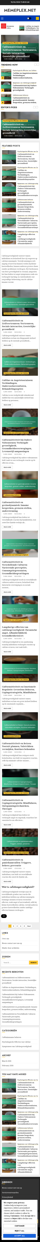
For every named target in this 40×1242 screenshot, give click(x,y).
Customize (20, 1226)
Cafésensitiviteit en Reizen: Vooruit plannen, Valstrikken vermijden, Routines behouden (18, 746)
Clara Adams (8, 59)
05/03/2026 (18, 576)
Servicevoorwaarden (10, 1192)
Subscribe (37, 18)
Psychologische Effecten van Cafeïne (15, 43)
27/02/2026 (18, 868)
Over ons (5, 938)
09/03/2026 (18, 59)
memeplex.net (20, 10)
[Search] (33, 18)
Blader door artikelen (10, 948)
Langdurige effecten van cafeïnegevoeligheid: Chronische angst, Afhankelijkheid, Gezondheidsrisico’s (27, 240)
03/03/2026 (18, 752)
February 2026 (7, 1065)
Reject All (19, 1231)
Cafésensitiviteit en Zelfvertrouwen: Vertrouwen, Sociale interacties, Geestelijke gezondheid (20, 51)
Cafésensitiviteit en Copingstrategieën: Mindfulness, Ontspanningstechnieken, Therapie (19, 804)
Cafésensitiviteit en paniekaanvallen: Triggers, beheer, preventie (16, 862)
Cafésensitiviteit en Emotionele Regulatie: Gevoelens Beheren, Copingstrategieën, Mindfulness (19, 689)
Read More (7, 345)
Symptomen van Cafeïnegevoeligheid (24, 83)
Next (29, 926)
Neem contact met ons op (12, 943)
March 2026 (6, 1061)
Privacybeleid (7, 1197)
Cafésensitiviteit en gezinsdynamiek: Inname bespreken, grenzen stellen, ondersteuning (25, 101)
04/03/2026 (18, 639)
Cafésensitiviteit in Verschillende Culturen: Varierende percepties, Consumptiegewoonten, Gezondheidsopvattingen (28, 223)
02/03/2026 (18, 812)
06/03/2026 (18, 136)
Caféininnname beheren (20, 95)
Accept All (19, 1236)
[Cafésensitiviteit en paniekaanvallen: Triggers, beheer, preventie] (20, 842)
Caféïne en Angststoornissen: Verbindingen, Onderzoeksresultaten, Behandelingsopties (25, 76)
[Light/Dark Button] (29, 18)
